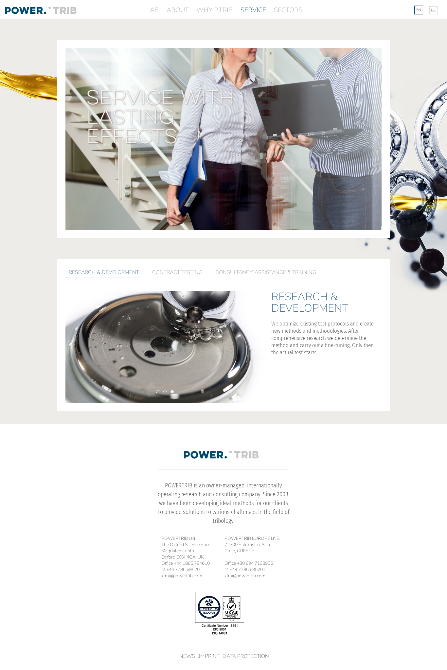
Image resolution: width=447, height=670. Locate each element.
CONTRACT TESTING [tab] (177, 272)
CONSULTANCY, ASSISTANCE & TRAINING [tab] (265, 272)
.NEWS (186, 656)
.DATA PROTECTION (245, 656)
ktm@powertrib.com (181, 576)
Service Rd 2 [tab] (166, 391)
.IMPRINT (209, 656)
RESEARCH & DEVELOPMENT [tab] (104, 272)
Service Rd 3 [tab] (173, 391)
